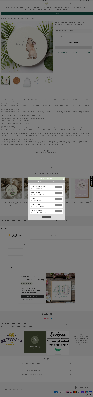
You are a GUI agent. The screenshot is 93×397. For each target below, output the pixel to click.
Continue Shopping (46, 217)
